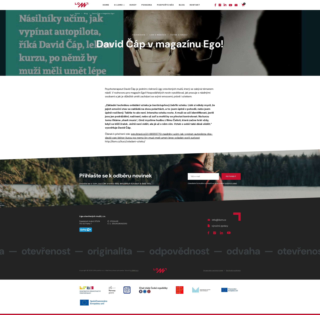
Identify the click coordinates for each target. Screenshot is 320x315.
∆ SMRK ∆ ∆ (134, 270)
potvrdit (231, 176)
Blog (86, 14)
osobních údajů (231, 183)
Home (77, 14)
